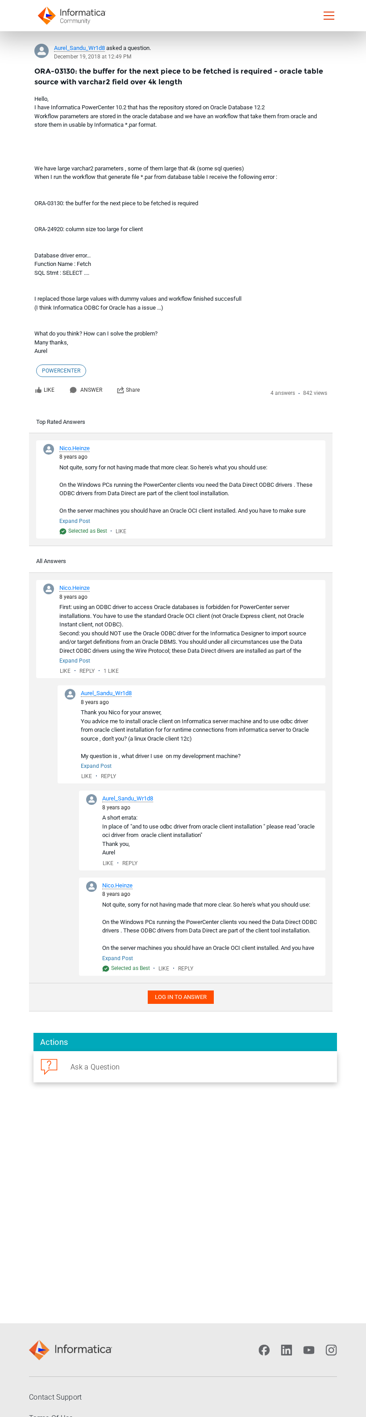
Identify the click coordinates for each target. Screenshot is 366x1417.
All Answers (51, 561)
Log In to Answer (181, 997)
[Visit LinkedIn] (286, 1350)
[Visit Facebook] (264, 1350)
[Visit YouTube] (309, 1350)
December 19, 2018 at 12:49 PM (92, 57)
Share (133, 390)
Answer (91, 390)
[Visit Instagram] (331, 1350)
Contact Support (55, 1397)
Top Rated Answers (60, 421)
